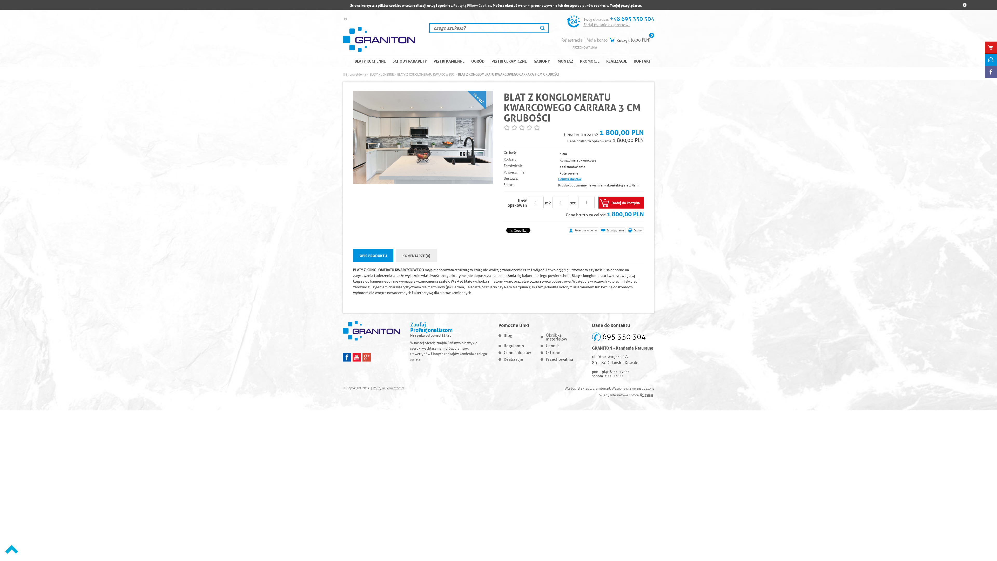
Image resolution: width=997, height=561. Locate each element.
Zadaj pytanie (615, 230)
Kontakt (642, 61)
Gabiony (542, 61)
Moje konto (597, 40)
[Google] (366, 357)
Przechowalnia (584, 47)
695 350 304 (624, 336)
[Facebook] (347, 357)
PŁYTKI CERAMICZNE (509, 61)
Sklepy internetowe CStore (619, 395)
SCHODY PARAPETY (410, 61)
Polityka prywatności (388, 388)
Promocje (589, 61)
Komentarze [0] (416, 255)
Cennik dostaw (569, 178)
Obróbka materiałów (556, 337)
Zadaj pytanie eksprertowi (606, 25)
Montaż (565, 61)
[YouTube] (357, 357)
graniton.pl (601, 388)
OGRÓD (478, 61)
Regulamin (514, 346)
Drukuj (638, 230)
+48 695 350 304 (632, 18)
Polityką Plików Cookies (472, 5)
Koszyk (623, 40)
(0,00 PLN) (640, 40)
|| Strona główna (354, 74)
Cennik (552, 346)
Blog (508, 335)
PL (346, 19)
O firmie (554, 353)
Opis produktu (373, 255)
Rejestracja (571, 40)
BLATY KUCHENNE (370, 61)
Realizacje (616, 61)
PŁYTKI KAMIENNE (449, 61)
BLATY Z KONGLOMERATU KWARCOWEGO (425, 74)
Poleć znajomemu (586, 230)
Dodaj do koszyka (625, 202)
